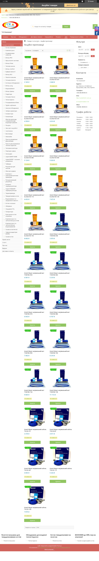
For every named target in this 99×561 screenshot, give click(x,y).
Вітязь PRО (9, 58)
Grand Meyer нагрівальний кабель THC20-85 (61, 430)
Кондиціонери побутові (10, 54)
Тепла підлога (10, 100)
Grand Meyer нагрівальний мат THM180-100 (60, 352)
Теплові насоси (10, 66)
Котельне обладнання (12, 83)
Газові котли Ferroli (11, 229)
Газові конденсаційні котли (85, 541)
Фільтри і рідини (11, 171)
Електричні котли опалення (11, 215)
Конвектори (9, 114)
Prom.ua (59, 546)
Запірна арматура (11, 111)
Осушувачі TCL (10, 209)
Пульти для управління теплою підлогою (13, 144)
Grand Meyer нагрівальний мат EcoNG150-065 (34, 117)
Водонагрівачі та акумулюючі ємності (12, 199)
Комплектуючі (10, 50)
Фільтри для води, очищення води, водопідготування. (11, 121)
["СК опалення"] (10, 25)
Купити (32, 91)
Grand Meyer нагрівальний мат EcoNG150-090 (60, 157)
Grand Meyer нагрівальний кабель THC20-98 (35, 469)
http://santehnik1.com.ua (83, 98)
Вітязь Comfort (10, 69)
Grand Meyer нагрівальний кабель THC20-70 (35, 430)
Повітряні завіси (11, 151)
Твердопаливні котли (12, 196)
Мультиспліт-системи (12, 60)
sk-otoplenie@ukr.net (82, 101)
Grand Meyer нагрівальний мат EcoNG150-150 (34, 235)
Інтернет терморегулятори (11, 185)
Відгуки (4, 248)
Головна (5, 37)
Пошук (66, 26)
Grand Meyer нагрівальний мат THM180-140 (60, 391)
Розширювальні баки (12, 102)
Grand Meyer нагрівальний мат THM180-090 (34, 352)
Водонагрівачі (10, 88)
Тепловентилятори (11, 148)
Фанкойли (9, 136)
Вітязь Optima (10, 91)
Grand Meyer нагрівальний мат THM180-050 (34, 274)
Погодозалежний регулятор (11, 181)
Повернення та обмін (76, 37)
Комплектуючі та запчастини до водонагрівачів (11, 225)
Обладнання (23, 37)
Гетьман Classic (10, 97)
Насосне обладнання (12, 108)
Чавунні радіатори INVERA (11, 233)
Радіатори (9, 94)
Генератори (9, 212)
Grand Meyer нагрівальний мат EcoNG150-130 (60, 196)
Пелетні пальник (11, 77)
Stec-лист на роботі (11, 128)
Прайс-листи (6, 239)
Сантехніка (9, 131)
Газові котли (9, 237)
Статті (4, 242)
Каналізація (9, 116)
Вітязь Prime (9, 63)
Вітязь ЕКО (9, 74)
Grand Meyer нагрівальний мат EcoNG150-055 (60, 78)
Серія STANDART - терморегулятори (11, 189)
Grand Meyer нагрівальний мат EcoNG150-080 (34, 157)
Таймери (8, 164)
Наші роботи (49, 37)
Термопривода (10, 193)
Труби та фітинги (11, 105)
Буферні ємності (10, 72)
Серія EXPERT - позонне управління (13, 160)
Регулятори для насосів (10, 167)
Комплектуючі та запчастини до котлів (12, 219)
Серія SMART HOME (11, 157)
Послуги (58, 37)
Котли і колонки (10, 203)
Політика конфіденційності (62, 547)
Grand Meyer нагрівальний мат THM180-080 (60, 313)
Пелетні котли (57, 541)
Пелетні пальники (9, 541)
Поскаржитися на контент (46, 547)
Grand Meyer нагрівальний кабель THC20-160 (35, 508)
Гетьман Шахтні (11, 80)
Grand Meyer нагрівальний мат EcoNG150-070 (60, 117)
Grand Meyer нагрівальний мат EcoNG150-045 (34, 78)
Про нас (13, 37)
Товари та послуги (8, 45)
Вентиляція (9, 134)
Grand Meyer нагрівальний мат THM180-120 (34, 391)
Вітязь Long (9, 86)
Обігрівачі (9, 206)
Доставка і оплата (36, 37)
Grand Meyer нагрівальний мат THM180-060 (60, 274)
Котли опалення (11, 48)
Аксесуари (9, 154)
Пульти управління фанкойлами (11, 140)
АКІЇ (66, 37)
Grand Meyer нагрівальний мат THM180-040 (60, 235)
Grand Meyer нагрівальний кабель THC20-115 (61, 469)
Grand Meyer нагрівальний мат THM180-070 (34, 313)
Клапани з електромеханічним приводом (12, 175)
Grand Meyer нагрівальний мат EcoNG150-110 (34, 196)
